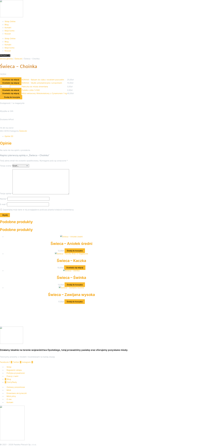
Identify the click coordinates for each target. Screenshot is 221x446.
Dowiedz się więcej (10, 79)
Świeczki (18, 59)
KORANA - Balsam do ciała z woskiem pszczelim (43, 79)
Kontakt (8, 27)
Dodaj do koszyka (75, 251)
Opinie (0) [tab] (9, 136)
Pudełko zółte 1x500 (31, 90)
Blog (7, 24)
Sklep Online (10, 21)
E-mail (3, 204)
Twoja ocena (6, 166)
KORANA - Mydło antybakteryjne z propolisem (42, 83)
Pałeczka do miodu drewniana (35, 86)
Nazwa (3, 199)
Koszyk (8, 33)
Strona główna (6, 59)
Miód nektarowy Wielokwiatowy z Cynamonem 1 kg (44, 93)
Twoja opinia (6, 193)
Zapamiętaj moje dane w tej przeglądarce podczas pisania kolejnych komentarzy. (38, 209)
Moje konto (10, 31)
